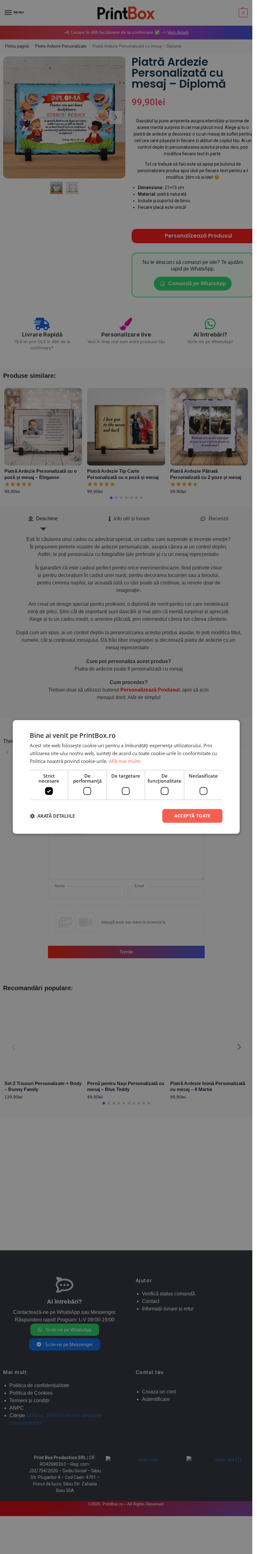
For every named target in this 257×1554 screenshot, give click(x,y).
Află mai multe (124, 761)
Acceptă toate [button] (192, 816)
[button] (52, 816)
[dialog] (126, 777)
